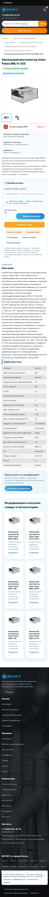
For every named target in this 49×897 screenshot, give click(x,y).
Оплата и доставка (29, 237)
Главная (5, 38)
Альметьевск (23, 861)
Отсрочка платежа (13, 243)
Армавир (5, 866)
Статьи (4, 771)
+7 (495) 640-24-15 (18, 879)
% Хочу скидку (11, 237)
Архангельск (23, 866)
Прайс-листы (7, 795)
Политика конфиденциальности (16, 889)
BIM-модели (6, 806)
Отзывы (5, 760)
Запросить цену (24, 31)
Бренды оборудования (11, 720)
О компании (6, 739)
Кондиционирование (10, 710)
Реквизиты (35, 893)
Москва (5, 861)
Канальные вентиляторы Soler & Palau (20, 46)
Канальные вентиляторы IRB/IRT (18, 51)
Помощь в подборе (14, 232)
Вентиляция (6, 704)
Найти (42, 24)
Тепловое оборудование (11, 715)
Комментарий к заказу (15, 189)
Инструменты (7, 811)
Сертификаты (7, 755)
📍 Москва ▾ (7, 3)
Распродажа (7, 726)
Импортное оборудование (24, 38)
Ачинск (43, 866)
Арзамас (42, 861)
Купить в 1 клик (24, 225)
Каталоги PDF (7, 800)
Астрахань (34, 866)
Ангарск (34, 861)
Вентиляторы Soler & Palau (31, 42)
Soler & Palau (10, 42)
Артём (13, 866)
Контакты (6, 817)
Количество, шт (9, 211)
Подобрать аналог (33, 232)
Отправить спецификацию (18, 488)
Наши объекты (8, 750)
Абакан (13, 861)
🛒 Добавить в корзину (30, 216)
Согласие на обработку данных (16, 893)
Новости (5, 766)
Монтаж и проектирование (12, 744)
